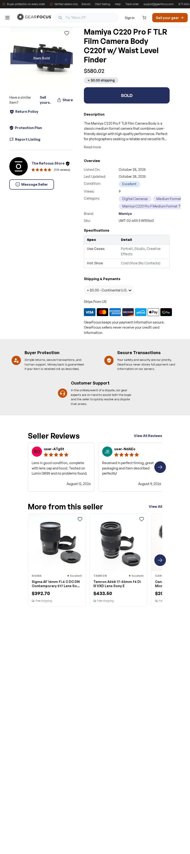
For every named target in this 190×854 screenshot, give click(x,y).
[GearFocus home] (34, 18)
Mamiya (125, 214)
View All (155, 506)
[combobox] (86, 17)
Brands (86, 4)
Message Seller (34, 184)
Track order (132, 4)
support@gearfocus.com (158, 4)
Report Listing (27, 139)
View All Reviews (148, 435)
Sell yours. (45, 100)
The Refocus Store (48, 163)
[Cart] (144, 17)
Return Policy (26, 111)
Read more (92, 147)
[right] (160, 467)
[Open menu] (7, 18)
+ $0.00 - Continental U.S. (107, 290)
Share (68, 100)
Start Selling (102, 4)
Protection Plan (28, 128)
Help (118, 4)
